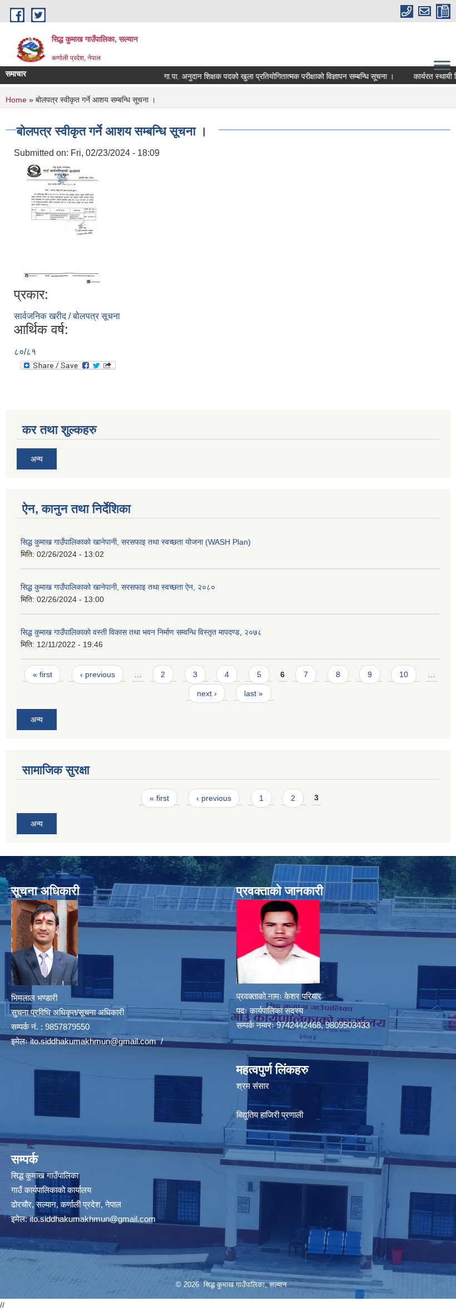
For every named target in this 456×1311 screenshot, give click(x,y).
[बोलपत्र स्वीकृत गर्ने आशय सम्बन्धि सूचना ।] (60, 222)
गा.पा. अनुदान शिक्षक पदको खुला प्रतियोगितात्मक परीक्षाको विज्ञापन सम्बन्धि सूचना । (258, 76)
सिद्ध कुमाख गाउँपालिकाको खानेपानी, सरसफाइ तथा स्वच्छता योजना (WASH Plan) (136, 541)
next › (207, 693)
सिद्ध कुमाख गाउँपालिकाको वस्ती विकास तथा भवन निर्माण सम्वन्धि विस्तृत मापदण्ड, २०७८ (141, 632)
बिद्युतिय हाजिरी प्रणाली (269, 1114)
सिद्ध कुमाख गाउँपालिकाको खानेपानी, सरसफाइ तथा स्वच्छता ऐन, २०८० (118, 587)
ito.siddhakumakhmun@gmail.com (93, 1041)
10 (403, 674)
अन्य (37, 458)
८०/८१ (25, 351)
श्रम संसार (252, 1085)
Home (16, 99)
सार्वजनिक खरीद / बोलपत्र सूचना (67, 316)
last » (253, 693)
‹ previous (97, 674)
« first (42, 674)
